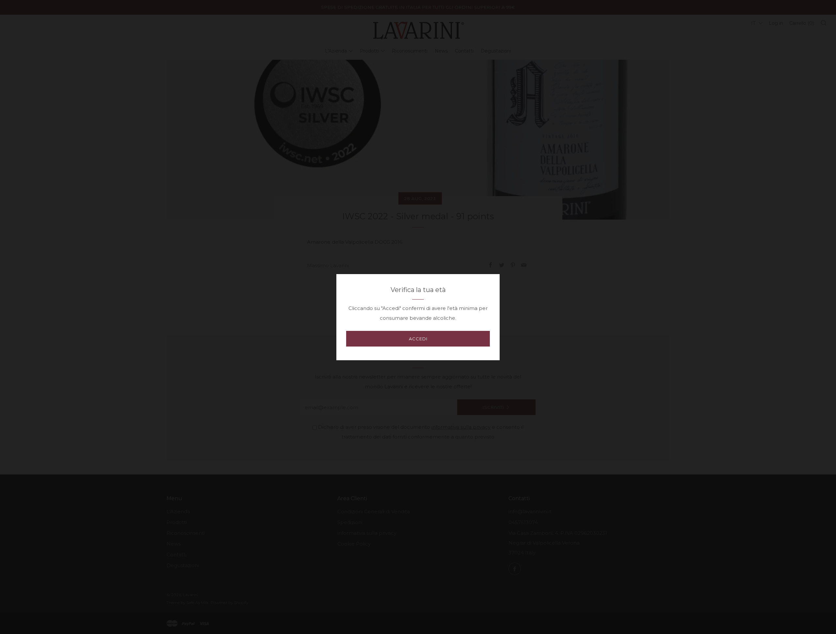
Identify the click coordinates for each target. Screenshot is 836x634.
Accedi (418, 338)
